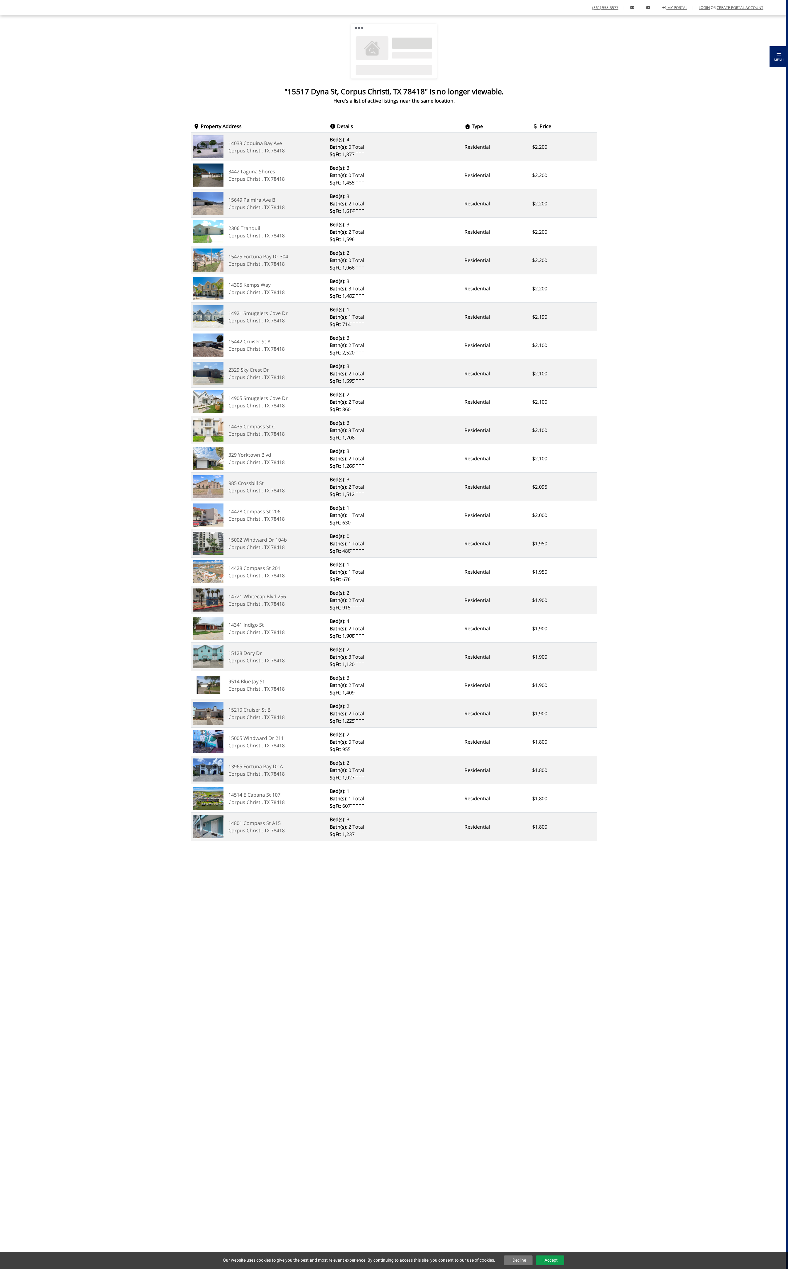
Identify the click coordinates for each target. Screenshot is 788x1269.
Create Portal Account (740, 7)
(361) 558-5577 (605, 7)
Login (704, 7)
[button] (779, 56)
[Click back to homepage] (11, 7)
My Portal (676, 7)
